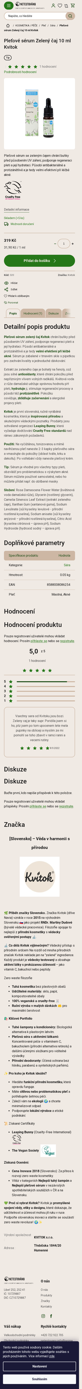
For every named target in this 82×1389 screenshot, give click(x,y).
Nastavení (39, 1366)
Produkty (46, 1295)
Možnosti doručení (22, 224)
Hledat (70, 16)
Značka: (66, 275)
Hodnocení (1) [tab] (33, 313)
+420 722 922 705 (52, 1335)
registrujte (67, 641)
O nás (44, 1289)
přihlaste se (39, 641)
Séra (67, 565)
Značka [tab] (70, 313)
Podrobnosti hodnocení (20, 72)
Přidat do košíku (37, 261)
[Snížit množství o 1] (55, 243)
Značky (45, 1301)
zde (52, 1356)
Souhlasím (39, 1379)
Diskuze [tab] (54, 313)
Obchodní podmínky (16, 1340)
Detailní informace (16, 209)
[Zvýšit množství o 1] (72, 243)
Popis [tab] (13, 313)
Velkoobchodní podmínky (19, 1335)
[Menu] (9, 6)
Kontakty (46, 1306)
